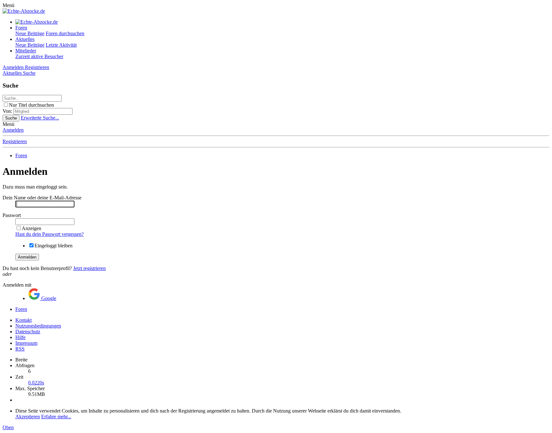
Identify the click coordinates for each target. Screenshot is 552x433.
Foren (21, 27)
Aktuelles (24, 39)
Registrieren (15, 141)
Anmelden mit (17, 285)
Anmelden (13, 130)
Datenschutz (27, 331)
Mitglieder (25, 50)
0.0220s (36, 382)
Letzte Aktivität (61, 45)
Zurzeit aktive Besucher (39, 56)
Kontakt (23, 320)
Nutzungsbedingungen (38, 326)
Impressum (26, 343)
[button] (8, 5)
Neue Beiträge (29, 33)
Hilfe (20, 337)
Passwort (12, 215)
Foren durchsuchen (65, 33)
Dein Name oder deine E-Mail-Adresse (42, 197)
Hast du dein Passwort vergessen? (49, 234)
